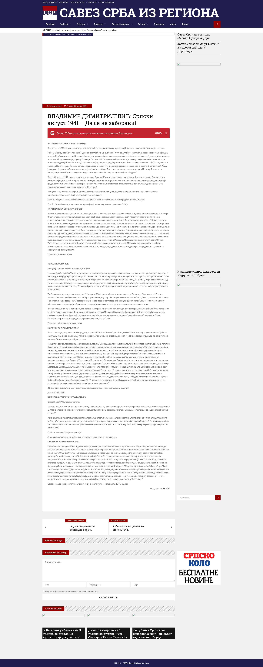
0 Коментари (56, 106)
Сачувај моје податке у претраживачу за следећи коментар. (71, 591)
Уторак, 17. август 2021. (77, 106)
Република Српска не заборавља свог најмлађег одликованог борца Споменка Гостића (152, 635)
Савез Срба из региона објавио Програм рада (193, 36)
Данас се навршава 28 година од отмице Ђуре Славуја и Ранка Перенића (107, 633)
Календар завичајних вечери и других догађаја (198, 273)
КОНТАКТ (92, 2)
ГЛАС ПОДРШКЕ (107, 2)
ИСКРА (166, 488)
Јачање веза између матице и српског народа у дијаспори (198, 47)
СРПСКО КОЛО (78, 2)
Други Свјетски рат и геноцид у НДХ (76, 34)
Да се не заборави (52, 34)
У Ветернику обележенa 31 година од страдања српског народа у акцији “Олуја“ (62, 635)
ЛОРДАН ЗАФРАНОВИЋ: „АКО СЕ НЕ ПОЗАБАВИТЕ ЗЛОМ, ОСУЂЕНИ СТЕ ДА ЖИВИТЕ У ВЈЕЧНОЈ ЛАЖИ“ (97, 30)
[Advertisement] (199, 529)
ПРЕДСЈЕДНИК (49, 2)
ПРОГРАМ (63, 2)
